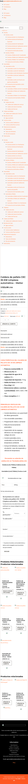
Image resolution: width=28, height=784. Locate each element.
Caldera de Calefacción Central (13, 113)
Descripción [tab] (4, 330)
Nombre (5, 529)
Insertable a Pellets (10, 86)
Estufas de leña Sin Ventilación (15, 44)
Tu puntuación (7, 513)
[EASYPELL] (7, 711)
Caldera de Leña (9, 102)
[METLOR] (7, 597)
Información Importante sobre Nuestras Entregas (14, 756)
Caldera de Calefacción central (15, 104)
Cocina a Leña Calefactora (12, 122)
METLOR (6, 316)
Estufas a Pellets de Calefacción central (17, 57)
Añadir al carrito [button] (20, 593)
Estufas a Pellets (9, 52)
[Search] (21, 28)
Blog (5, 9)
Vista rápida (7, 578)
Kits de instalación (10, 133)
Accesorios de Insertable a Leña (15, 84)
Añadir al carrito (9, 324)
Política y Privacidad (14, 747)
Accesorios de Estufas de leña (15, 50)
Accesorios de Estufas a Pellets (15, 62)
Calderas (6, 100)
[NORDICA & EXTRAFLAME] (21, 709)
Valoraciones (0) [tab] (5, 337)
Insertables (7, 64)
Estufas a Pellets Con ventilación (16, 59)
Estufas (6, 32)
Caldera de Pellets (8, 111)
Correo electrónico (8, 536)
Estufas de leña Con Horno (14, 48)
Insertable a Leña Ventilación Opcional (17, 73)
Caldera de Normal (12, 109)
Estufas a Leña (9, 35)
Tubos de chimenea (10, 131)
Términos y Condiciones (14, 748)
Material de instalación (10, 127)
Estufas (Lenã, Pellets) (8, 465)
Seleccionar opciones (7, 591)
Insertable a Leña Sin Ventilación (15, 71)
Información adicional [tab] (6, 334)
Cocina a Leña (7, 120)
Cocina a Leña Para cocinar (12, 124)
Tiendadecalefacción (19, 461)
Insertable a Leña (10, 66)
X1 (17, 313)
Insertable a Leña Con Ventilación (16, 68)
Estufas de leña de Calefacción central (17, 46)
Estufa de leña (8, 313)
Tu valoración (8, 518)
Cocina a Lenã (22, 471)
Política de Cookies (14, 750)
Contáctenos (7, 6)
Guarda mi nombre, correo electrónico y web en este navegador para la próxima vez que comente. (14, 545)
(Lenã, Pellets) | (13, 471)
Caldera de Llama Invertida (14, 106)
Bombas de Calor (8, 115)
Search (2, 27)
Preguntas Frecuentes (14, 754)
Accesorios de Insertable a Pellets (16, 97)
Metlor (14, 313)
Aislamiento (8, 129)
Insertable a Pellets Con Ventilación (16, 95)
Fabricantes (7, 136)
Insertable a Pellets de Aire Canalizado (17, 88)
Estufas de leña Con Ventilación (15, 37)
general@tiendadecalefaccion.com (13, 1)
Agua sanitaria (9, 118)
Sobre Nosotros (14, 745)
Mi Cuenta (6, 4)
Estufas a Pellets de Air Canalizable (16, 55)
